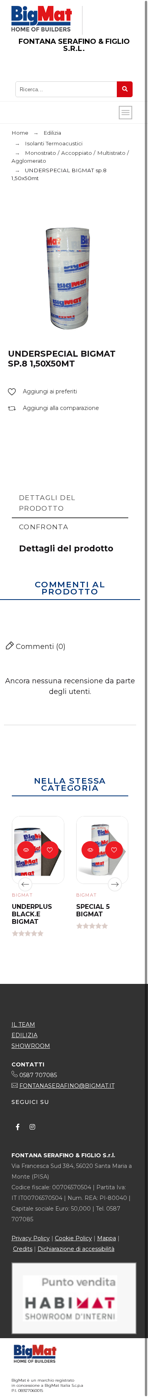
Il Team (23, 1024)
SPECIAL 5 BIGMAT (93, 910)
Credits (22, 1248)
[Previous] (25, 884)
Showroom (30, 1045)
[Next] (115, 884)
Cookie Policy (73, 1238)
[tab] (70, 503)
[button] (42, 391)
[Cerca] (125, 89)
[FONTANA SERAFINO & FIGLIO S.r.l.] (41, 20)
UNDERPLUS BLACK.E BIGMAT (32, 914)
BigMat (22, 895)
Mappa (106, 1238)
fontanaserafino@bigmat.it (66, 1085)
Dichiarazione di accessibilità (75, 1248)
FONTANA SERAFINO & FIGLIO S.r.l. (74, 45)
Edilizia (24, 1035)
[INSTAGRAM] (32, 1127)
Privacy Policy (30, 1238)
